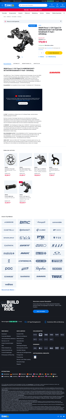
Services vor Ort (5, 340)
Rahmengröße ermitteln (22, 347)
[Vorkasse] (40, 339)
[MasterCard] (40, 334)
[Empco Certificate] (35, 357)
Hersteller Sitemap (21, 350)
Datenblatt (16, 63)
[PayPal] (57, 334)
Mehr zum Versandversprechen (26, 403)
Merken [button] (42, 56)
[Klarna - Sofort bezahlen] (62, 334)
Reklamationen (20, 338)
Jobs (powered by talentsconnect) (9, 338)
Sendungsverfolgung (22, 345)
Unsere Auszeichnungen (7, 343)
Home (5, 16)
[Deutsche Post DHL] (35, 348)
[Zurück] (5, 38)
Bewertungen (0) (26, 63)
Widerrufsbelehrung (6, 347)
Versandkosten (20, 340)
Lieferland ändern (5, 390)
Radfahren (9, 16)
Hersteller (37, 63)
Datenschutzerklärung (7, 350)
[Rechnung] (35, 334)
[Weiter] (35, 38)
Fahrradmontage (21, 361)
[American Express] (51, 334)
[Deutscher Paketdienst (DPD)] (40, 348)
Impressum (4, 334)
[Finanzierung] (46, 339)
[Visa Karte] (46, 334)
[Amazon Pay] (35, 339)
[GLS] (51, 348)
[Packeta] (62, 348)
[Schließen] (61, 21)
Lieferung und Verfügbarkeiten (24, 352)
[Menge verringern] (39, 52)
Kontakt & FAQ (20, 334)
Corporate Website (6, 336)
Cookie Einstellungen (7, 352)
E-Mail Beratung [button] (52, 56)
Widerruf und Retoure (22, 336)
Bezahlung (19, 343)
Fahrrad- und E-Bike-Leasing (23, 359)
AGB (3, 345)
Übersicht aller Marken (8, 290)
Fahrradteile (14, 16)
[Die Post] (46, 348)
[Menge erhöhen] (43, 52)
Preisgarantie (20, 354)
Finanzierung (20, 357)
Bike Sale (26, 9)
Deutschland (40, 49)
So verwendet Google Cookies (23, 100)
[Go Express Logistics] (57, 348)
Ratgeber (19, 364)
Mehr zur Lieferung (14, 399)
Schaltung (19, 16)
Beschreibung (7, 63)
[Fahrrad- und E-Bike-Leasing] (51, 339)
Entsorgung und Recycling (8, 354)
